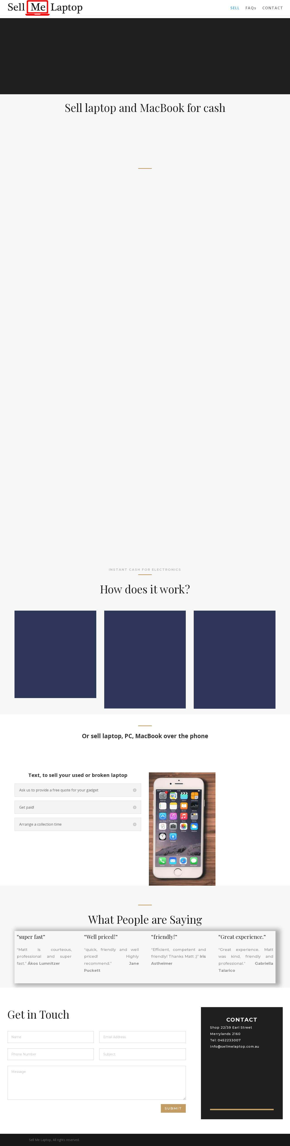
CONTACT (272, 8)
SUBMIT (173, 1108)
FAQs (251, 8)
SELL (235, 8)
